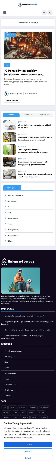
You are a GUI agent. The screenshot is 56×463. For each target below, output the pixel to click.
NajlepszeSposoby (16, 94)
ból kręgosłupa (45, 408)
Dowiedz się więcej (12, 100)
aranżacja (22, 408)
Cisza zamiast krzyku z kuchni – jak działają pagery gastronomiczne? (32, 163)
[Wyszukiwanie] (44, 13)
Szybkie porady (13, 235)
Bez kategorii (12, 201)
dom (23, 412)
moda (34, 417)
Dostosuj (28, 451)
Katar (9, 212)
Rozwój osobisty (13, 229)
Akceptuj (28, 444)
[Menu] (5, 12)
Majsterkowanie (13, 218)
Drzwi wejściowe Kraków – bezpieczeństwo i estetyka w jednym (33, 150)
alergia (12, 408)
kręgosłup (25, 417)
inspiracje (6, 417)
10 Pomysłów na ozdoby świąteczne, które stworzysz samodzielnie (23, 72)
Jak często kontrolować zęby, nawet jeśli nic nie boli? (34, 126)
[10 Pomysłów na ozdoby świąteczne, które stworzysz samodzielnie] (28, 45)
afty (5, 408)
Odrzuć (28, 458)
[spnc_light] (50, 12)
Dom (7, 65)
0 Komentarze (32, 94)
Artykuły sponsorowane (15, 195)
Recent (11, 115)
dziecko (31, 412)
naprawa (43, 417)
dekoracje (6, 412)
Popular (28, 115)
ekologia (41, 412)
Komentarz (44, 115)
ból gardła (33, 408)
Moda (10, 224)
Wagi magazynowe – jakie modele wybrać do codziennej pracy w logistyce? (35, 138)
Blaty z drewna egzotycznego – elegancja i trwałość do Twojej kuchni (35, 175)
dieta (15, 412)
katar (15, 417)
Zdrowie (10, 241)
